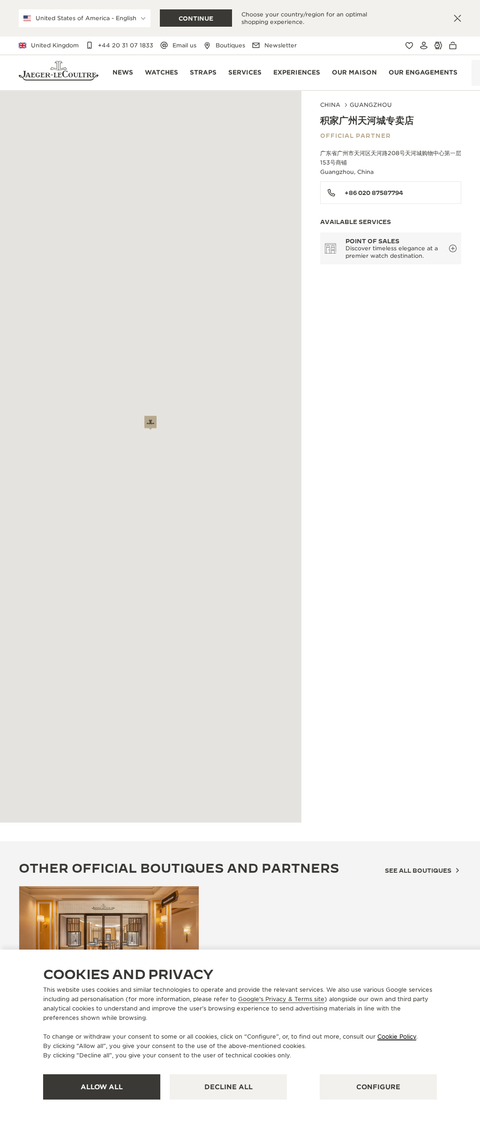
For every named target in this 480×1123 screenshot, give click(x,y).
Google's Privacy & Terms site (281, 999)
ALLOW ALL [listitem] (102, 1087)
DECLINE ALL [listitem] (228, 1087)
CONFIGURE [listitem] (378, 1087)
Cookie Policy (396, 1036)
